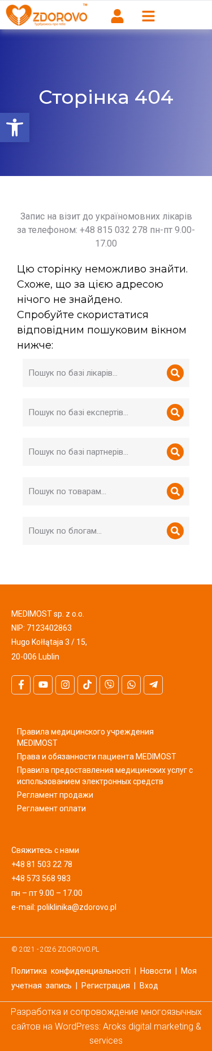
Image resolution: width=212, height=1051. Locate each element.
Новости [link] (155, 970)
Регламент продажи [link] (55, 794)
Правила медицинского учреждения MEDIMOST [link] (85, 737)
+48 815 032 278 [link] (114, 230)
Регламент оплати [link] (51, 808)
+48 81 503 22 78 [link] (41, 864)
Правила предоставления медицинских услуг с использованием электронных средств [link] (105, 776)
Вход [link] (149, 985)
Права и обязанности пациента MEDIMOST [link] (96, 756)
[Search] (175, 372)
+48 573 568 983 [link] (41, 878)
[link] (14, 127)
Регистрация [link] (105, 985)
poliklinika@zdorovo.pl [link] (76, 907)
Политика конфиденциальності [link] (71, 970)
